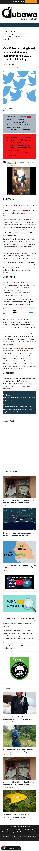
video (29, 117)
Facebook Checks (29, 832)
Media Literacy (9, 829)
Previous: (19, 397)
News (18, 829)
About (10, 827)
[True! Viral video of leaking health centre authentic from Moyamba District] (19, 487)
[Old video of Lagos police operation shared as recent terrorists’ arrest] (19, 519)
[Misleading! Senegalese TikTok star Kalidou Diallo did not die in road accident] (19, 703)
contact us (20, 648)
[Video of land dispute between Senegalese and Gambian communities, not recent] (19, 552)
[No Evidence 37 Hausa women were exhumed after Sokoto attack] (19, 801)
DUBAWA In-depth (27, 829)
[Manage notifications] (4, 846)
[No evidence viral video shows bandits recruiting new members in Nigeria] (19, 736)
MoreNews (30, 836)
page (15, 285)
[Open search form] (37, 25)
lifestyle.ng (21, 348)
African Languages (8, 832)
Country (19, 832)
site (15, 247)
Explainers (26, 827)
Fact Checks (17, 827)
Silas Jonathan (9, 64)
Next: (18, 408)
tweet (25, 210)
